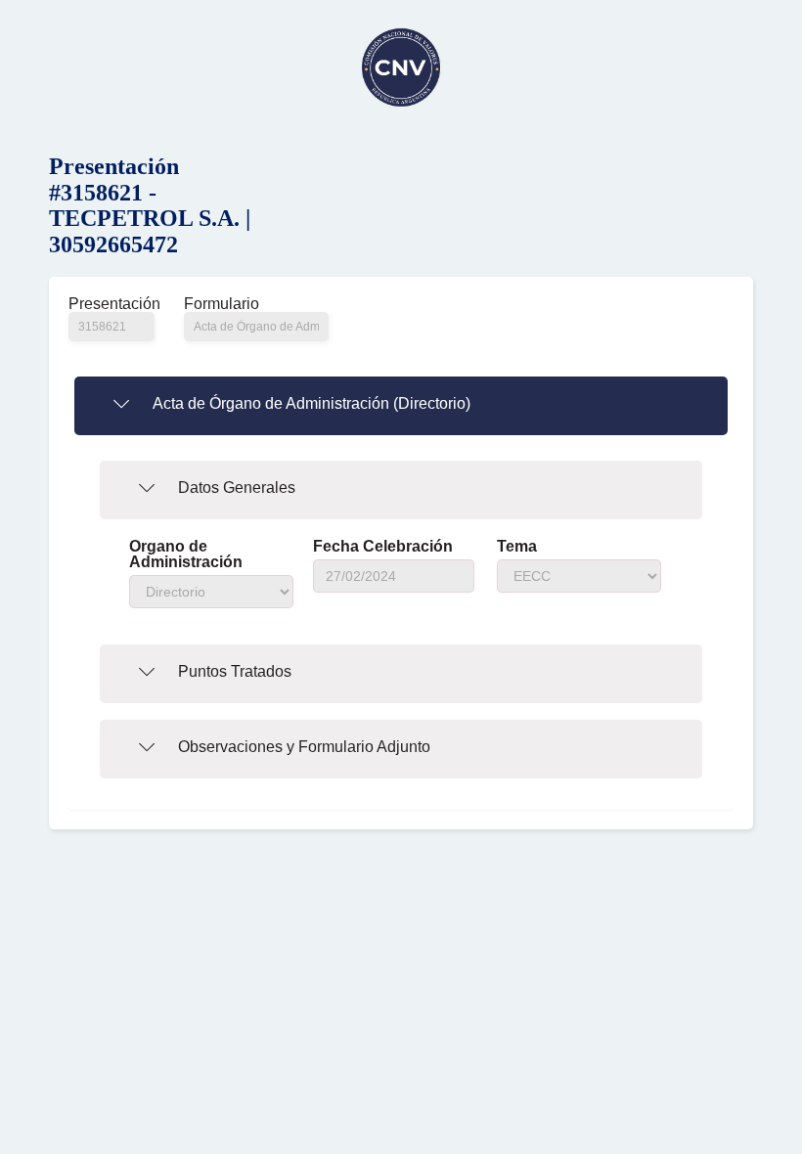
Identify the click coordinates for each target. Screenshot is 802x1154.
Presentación (111, 304)
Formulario (221, 304)
